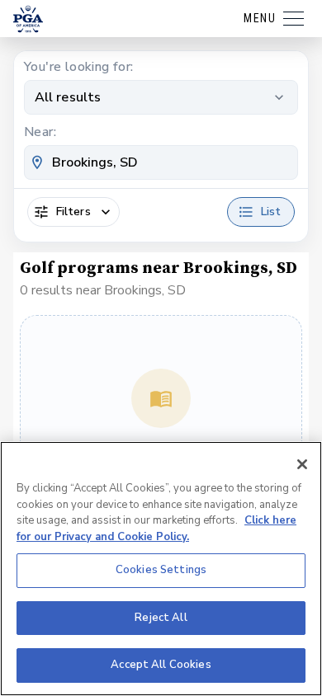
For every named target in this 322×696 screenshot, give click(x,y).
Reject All (161, 617)
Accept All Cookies (161, 664)
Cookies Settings (161, 569)
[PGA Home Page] (28, 19)
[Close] (302, 464)
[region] (161, 568)
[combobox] (161, 162)
